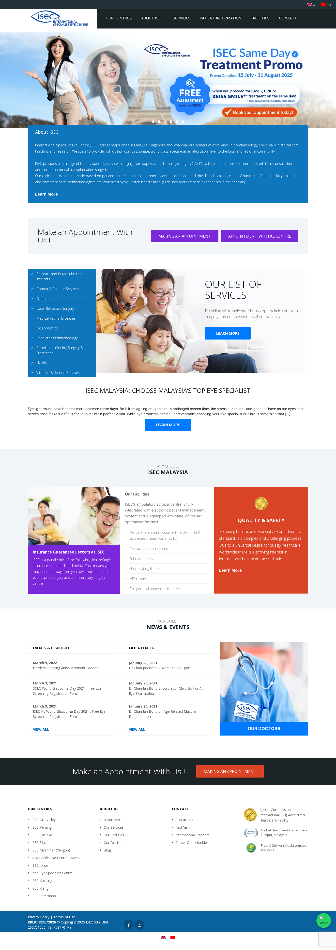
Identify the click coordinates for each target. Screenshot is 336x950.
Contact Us (184, 819)
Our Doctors (264, 728)
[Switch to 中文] (172, 937)
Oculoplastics (47, 328)
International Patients (192, 835)
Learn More (227, 333)
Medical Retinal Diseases (56, 318)
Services (182, 18)
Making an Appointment (184, 236)
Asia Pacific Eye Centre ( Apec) (55, 857)
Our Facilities (114, 835)
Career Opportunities (192, 842)
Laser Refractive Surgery (55, 308)
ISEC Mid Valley (43, 819)
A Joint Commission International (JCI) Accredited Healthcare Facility (282, 814)
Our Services (113, 827)
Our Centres (119, 18)
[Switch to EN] (163, 937)
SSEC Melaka (41, 835)
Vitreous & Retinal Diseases (58, 372)
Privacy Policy (38, 917)
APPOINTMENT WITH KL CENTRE (259, 236)
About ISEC (152, 18)
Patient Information (221, 18)
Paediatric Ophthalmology (56, 338)
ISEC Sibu (38, 842)
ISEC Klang (39, 888)
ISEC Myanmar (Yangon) (50, 850)
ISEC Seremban (43, 895)
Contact (288, 18)
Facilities (261, 18)
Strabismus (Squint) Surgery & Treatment (59, 350)
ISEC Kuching (41, 880)
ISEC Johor (39, 865)
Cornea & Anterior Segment (58, 288)
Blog (107, 850)
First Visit (182, 827)
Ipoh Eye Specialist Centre (52, 873)
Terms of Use (64, 917)
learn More (46, 194)
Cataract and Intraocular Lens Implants (59, 276)
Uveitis (41, 362)
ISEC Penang (41, 827)
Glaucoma (44, 298)
